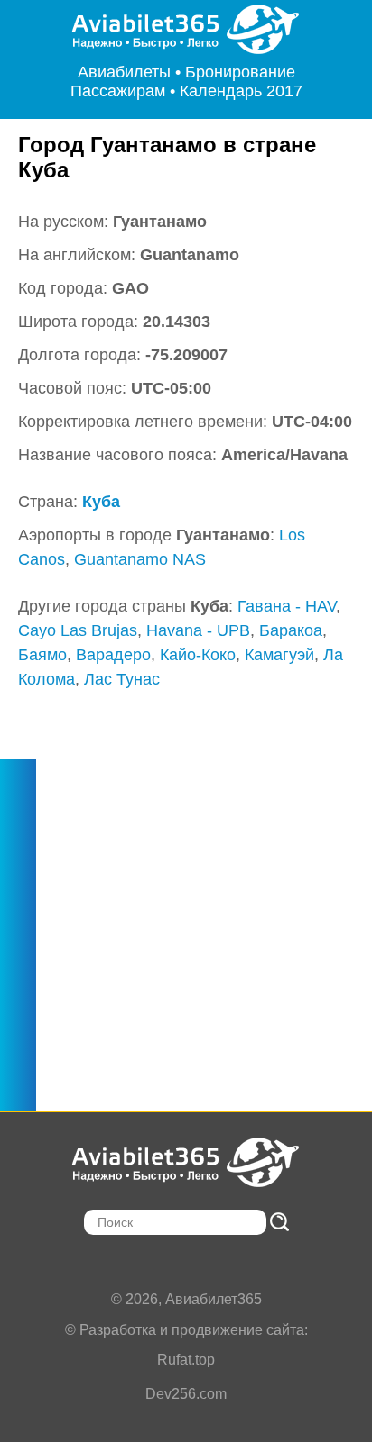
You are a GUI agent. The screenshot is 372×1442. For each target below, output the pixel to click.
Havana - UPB (198, 630)
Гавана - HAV (286, 606)
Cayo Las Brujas (77, 630)
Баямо (42, 655)
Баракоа (290, 630)
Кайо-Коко (198, 655)
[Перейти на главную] (186, 29)
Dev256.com (186, 1393)
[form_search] (279, 1221)
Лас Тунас (122, 679)
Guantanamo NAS (140, 559)
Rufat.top (186, 1359)
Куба (101, 502)
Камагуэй (279, 655)
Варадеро (113, 655)
